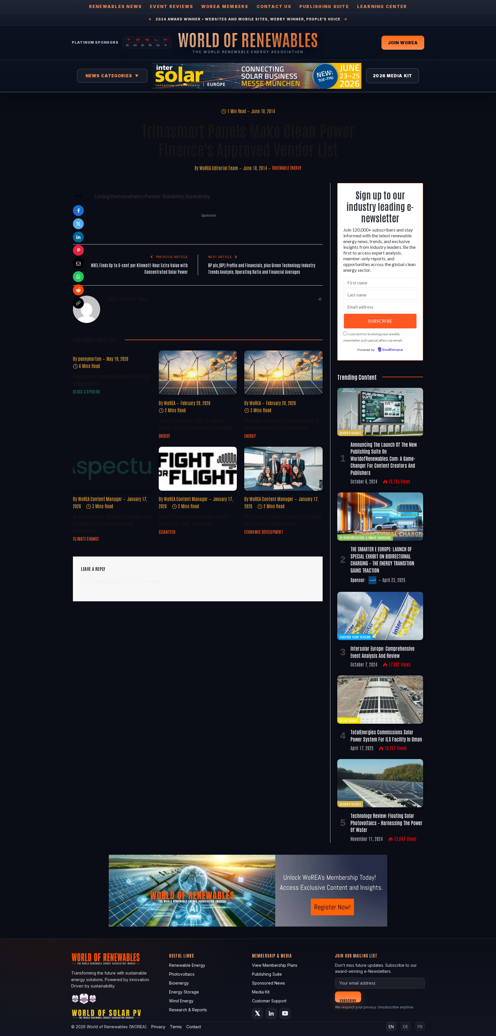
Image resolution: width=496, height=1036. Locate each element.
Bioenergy (179, 983)
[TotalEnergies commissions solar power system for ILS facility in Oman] (380, 699)
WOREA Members (224, 6)
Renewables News (115, 6)
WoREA (169, 403)
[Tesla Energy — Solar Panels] (147, 42)
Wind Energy (181, 1000)
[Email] (78, 263)
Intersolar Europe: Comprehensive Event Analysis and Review (382, 651)
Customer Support (269, 1000)
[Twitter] (78, 223)
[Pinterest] (78, 250)
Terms (176, 1026)
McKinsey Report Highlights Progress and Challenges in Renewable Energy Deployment (112, 523)
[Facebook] (78, 210)
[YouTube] (285, 1013)
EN (391, 1026)
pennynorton (89, 358)
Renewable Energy (286, 167)
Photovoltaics (182, 974)
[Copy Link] (78, 303)
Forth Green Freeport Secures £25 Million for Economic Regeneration (283, 520)
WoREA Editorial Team (218, 168)
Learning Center (382, 6)
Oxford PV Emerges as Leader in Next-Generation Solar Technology (194, 520)
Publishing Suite (324, 6)
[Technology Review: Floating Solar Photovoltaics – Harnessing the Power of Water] (380, 783)
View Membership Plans (274, 965)
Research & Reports (188, 1009)
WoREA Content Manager (100, 499)
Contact (193, 1026)
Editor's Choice (350, 433)
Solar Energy (349, 720)
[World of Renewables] (84, 999)
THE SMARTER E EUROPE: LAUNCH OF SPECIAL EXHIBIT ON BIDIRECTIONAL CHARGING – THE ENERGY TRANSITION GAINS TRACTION (382, 559)
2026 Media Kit (392, 75)
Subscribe (348, 1000)
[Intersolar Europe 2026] (256, 76)
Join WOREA (403, 42)
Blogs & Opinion (86, 391)
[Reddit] (78, 289)
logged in (114, 581)
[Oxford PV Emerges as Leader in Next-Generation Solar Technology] (198, 469)
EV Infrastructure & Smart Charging (365, 537)
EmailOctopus (392, 349)
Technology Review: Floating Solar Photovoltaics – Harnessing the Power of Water (386, 822)
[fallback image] (248, 891)
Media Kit (261, 991)
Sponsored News (268, 983)
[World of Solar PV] (106, 1015)
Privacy (158, 1026)
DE (405, 1026)
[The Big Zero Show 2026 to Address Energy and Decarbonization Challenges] (198, 372)
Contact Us (274, 6)
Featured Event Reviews (355, 637)
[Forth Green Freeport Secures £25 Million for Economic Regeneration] (283, 469)
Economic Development (263, 531)
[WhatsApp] (78, 276)
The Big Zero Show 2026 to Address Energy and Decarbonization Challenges (196, 424)
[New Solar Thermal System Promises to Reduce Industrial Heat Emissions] (283, 372)
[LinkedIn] (78, 237)
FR (420, 1026)
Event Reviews (171, 6)
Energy (164, 435)
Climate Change (86, 538)
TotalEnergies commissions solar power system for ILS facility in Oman (386, 735)
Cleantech (167, 531)
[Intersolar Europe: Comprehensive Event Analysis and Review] (380, 616)
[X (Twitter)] (257, 1013)
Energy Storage (184, 991)
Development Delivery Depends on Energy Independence (111, 379)
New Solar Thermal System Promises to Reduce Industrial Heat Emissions (281, 424)
